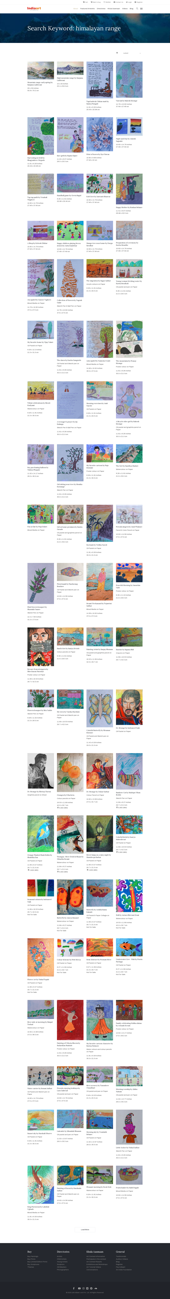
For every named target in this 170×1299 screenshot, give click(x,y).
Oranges (60, 795)
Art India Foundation (124, 1270)
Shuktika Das (32, 857)
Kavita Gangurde (74, 360)
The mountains (122, 361)
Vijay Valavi (48, 342)
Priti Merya (76, 960)
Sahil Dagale (134, 1188)
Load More (85, 1230)
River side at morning (36, 1022)
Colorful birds (121, 837)
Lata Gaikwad (62, 1091)
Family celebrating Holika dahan (129, 1023)
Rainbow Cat (121, 793)
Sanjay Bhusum (107, 649)
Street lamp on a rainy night (97, 855)
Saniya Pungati (92, 104)
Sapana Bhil (129, 650)
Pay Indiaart (120, 1267)
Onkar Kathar (103, 792)
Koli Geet (90, 196)
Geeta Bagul (76, 195)
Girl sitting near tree (65, 484)
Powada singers (122, 527)
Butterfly (60, 918)
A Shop (30, 243)
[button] (137, 8)
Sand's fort (61, 648)
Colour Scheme (63, 960)
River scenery (91, 1085)
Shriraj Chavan (45, 792)
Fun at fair (31, 527)
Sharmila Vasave (33, 609)
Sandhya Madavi (131, 466)
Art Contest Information (95, 1256)
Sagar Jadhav (106, 281)
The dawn (61, 360)
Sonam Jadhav (46, 1088)
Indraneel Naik (134, 728)
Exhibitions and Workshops (96, 1264)
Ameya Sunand (73, 918)
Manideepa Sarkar (93, 857)
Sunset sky (31, 1133)
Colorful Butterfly (93, 730)
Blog (118, 1262)
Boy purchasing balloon (36, 467)
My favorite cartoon (94, 465)
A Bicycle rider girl (123, 421)
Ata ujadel (31, 300)
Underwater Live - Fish (125, 959)
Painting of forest (64, 1188)
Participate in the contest (96, 1259)
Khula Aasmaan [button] (114, 9)
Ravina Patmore (92, 1046)
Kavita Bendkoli (122, 283)
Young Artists (62, 1262)
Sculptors (60, 1264)
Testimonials (121, 1256)
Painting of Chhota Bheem (67, 1043)
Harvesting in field (34, 158)
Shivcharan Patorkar (35, 671)
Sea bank (90, 545)
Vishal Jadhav (134, 1148)
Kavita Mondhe (122, 245)
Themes (30, 1267)
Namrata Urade (104, 361)
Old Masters (61, 1267)
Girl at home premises (66, 527)
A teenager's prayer (65, 422)
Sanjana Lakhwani (34, 85)
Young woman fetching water (128, 281)
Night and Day (121, 139)
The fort (119, 466)
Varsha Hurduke (73, 712)
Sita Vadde (48, 710)
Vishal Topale (44, 979)
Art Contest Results (94, 1262)
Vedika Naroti (101, 545)
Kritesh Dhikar (41, 243)
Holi (117, 915)
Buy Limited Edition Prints (37, 1262)
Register (139, 2)
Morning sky (91, 1132)
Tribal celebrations (35, 403)
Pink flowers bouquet (36, 607)
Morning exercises (93, 403)
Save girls (61, 156)
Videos (125, 9)
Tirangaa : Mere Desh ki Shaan (69, 857)
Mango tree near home (95, 243)
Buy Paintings (32, 1256)
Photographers (63, 1270)
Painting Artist (92, 649)
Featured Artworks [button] (87, 9)
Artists (59, 1256)
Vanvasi (119, 101)
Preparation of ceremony (126, 243)
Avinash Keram (124, 1026)
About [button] (75, 9)
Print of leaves (92, 154)
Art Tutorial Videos (93, 1267)
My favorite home (34, 342)
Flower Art (31, 979)
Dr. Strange (120, 728)
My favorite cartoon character (98, 1043)
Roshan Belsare (136, 207)
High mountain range (65, 78)
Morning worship (123, 1089)
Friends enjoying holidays (67, 1088)
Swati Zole (107, 1187)
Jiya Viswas (105, 154)
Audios (118, 1259)
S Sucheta (70, 795)
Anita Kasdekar (71, 246)
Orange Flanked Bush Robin (38, 855)
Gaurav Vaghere (44, 300)
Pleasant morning (93, 1187)
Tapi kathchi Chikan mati (96, 101)
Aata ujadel (90, 361)
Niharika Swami (63, 859)
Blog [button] (131, 9)
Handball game (63, 195)
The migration (92, 281)
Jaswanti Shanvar (103, 196)
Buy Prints (31, 1259)
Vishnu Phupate (33, 470)
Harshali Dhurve (45, 1133)
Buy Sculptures (33, 1264)
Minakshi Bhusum (74, 1131)
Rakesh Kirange (131, 101)
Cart (86, 2)
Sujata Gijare (72, 156)
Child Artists (61, 1259)
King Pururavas (33, 1207)
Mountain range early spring (38, 82)
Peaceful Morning (123, 585)
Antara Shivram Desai (130, 915)
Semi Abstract (91, 960)
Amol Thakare (136, 527)
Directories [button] (101, 9)
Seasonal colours (34, 899)
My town (60, 712)
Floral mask (61, 584)
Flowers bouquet (34, 710)
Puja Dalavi (42, 527)
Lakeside (60, 1131)
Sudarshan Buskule (64, 1045)
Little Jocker (121, 1148)
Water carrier (32, 1088)
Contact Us (119, 2)
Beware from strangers (36, 669)
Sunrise (119, 650)
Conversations (92, 1270)
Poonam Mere (105, 960)
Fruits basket (121, 1188)
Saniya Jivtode (73, 648)
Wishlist (108, 2)
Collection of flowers (65, 300)
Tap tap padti (32, 197)
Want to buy (96, 2)
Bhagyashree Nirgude (36, 160)
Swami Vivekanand (93, 603)
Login (130, 2)
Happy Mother (122, 207)
